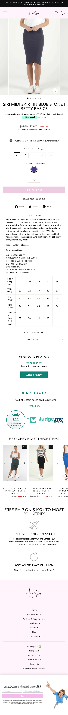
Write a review (34, 374)
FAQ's (34, 610)
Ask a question (34, 333)
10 (25, 155)
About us (34, 627)
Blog (34, 632)
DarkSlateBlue (34, 169)
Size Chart (34, 339)
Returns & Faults (34, 614)
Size (31, 149)
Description (34, 215)
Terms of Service (34, 659)
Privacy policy (34, 655)
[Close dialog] (66, 676)
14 (42, 155)
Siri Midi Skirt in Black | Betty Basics (41, 491)
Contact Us (34, 664)
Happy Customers (34, 636)
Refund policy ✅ (34, 646)
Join (23, 696)
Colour (34, 163)
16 (50, 155)
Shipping (30, 129)
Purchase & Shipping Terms (34, 619)
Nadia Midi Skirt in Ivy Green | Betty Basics (14, 491)
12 (33, 155)
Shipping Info (34, 623)
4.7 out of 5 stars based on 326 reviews (34, 399)
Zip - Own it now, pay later (34, 668)
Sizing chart (34, 651)
